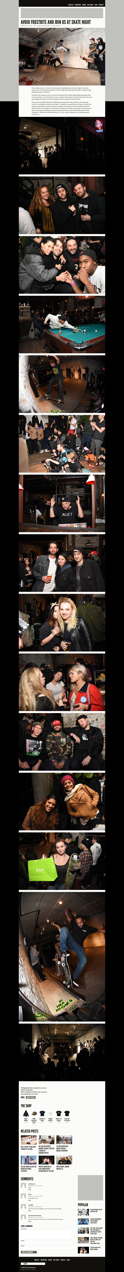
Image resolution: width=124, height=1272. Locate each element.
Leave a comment (27, 1226)
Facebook (44, 1092)
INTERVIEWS (78, 5)
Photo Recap (56, 25)
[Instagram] (94, 2)
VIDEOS (84, 5)
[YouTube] (97, 2)
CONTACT (101, 5)
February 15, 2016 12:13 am (35, 1196)
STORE (68, 1260)
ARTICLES (70, 5)
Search (22, 1264)
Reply (29, 1189)
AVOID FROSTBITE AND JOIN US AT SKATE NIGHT (56, 22)
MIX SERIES (90, 5)
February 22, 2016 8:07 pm (35, 1206)
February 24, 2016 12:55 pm (35, 1217)
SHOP (96, 5)
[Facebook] (89, 2)
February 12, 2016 (26, 25)
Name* (23, 1240)
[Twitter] (91, 2)
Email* (22, 1245)
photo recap (31, 1097)
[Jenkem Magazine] (33, 3)
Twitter (35, 1094)
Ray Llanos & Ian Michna (42, 25)
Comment (24, 1229)
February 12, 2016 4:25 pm (35, 1185)
